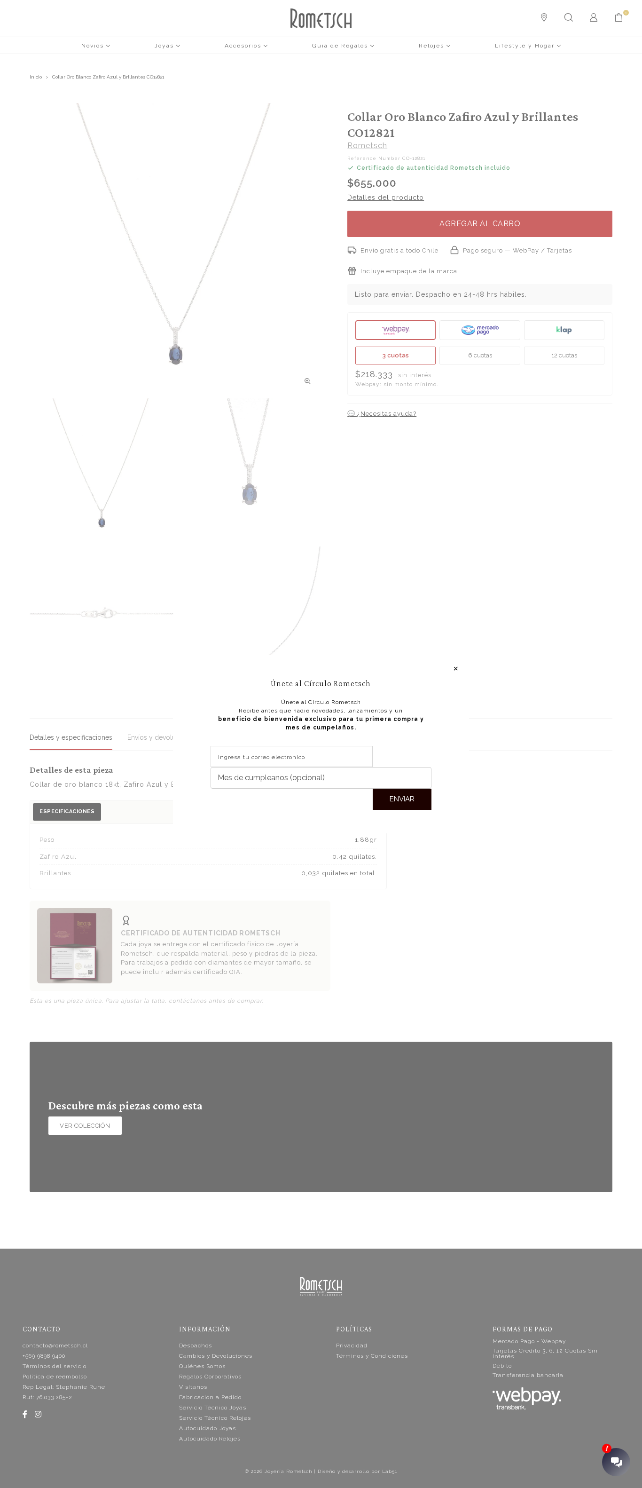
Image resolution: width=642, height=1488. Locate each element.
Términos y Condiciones (372, 1356)
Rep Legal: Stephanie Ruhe (64, 1387)
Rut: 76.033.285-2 (47, 1397)
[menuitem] (95, 45)
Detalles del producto (385, 197)
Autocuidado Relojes (210, 1438)
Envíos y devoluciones (161, 737)
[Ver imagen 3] (101, 618)
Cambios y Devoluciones (215, 1356)
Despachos (195, 1345)
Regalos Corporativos (210, 1376)
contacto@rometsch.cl (55, 1345)
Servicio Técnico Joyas (212, 1407)
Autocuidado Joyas (207, 1428)
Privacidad (352, 1345)
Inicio (36, 76)
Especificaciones (66, 811)
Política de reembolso (55, 1376)
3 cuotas (395, 355)
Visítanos (193, 1387)
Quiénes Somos (202, 1366)
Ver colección (85, 1125)
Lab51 (389, 1471)
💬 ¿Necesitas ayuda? (381, 413)
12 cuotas (564, 355)
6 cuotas (480, 355)
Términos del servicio (54, 1366)
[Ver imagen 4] (249, 618)
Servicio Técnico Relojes (215, 1418)
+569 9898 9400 (44, 1356)
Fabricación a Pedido (210, 1397)
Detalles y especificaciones (71, 737)
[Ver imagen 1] (101, 470)
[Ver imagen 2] (249, 470)
